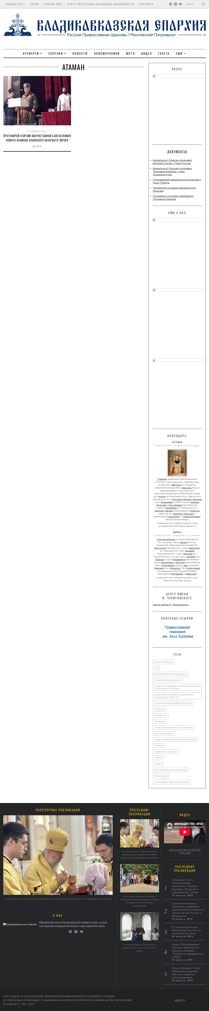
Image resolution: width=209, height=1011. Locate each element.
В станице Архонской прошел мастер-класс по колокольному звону (139, 947)
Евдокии (158, 568)
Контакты (146, 4)
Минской (188, 514)
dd (155, 668)
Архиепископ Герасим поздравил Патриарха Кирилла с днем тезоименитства (172, 171)
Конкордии (167, 502)
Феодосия (160, 548)
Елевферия (168, 565)
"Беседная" (177, 574)
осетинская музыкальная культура (172, 703)
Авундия (197, 499)
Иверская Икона (163, 662)
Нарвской (191, 574)
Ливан (157, 764)
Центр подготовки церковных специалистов (101, 4)
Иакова (169, 511)
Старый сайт (53, 4)
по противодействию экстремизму (173, 727)
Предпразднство (166, 539)
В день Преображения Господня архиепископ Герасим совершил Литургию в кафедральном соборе (188, 950)
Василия (178, 514)
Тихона (161, 496)
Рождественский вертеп (167, 680)
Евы (186, 565)
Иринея (187, 499)
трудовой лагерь (163, 733)
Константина (175, 505)
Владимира (179, 559)
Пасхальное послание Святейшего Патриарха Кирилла (173, 198)
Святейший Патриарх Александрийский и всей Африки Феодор (177, 687)
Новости (80, 53)
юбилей (158, 745)
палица (158, 757)
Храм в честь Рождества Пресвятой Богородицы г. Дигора (173, 695)
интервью (159, 721)
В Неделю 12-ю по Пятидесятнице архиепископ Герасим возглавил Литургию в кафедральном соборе (58, 899)
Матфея (191, 556)
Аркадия (189, 551)
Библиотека (14, 4)
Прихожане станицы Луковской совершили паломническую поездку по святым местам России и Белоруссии (188, 909)
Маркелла (194, 548)
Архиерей (31, 53)
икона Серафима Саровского (170, 674)
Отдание (162, 479)
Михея (183, 542)
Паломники (160, 776)
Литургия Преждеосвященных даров (174, 739)
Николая (159, 511)
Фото (130, 53)
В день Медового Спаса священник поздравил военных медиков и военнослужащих (186, 973)
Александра (193, 568)
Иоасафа (161, 505)
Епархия (55, 53)
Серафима (171, 508)
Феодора (175, 568)
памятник (159, 709)
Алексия (195, 511)
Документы (177, 151)
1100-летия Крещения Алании (170, 770)
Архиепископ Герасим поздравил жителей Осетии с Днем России (172, 162)
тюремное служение (165, 751)
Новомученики (107, 53)
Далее (37, 146)
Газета (164, 53)
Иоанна (195, 502)
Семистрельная (191, 516)
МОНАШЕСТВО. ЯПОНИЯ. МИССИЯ (185, 851)
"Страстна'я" (173, 516)
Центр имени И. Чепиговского (171, 604)
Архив (35, 4)
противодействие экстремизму (171, 782)
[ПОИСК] (204, 4)
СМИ (179, 53)
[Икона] (177, 476)
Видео (146, 53)
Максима (176, 485)
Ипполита (177, 499)
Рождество (160, 715)
